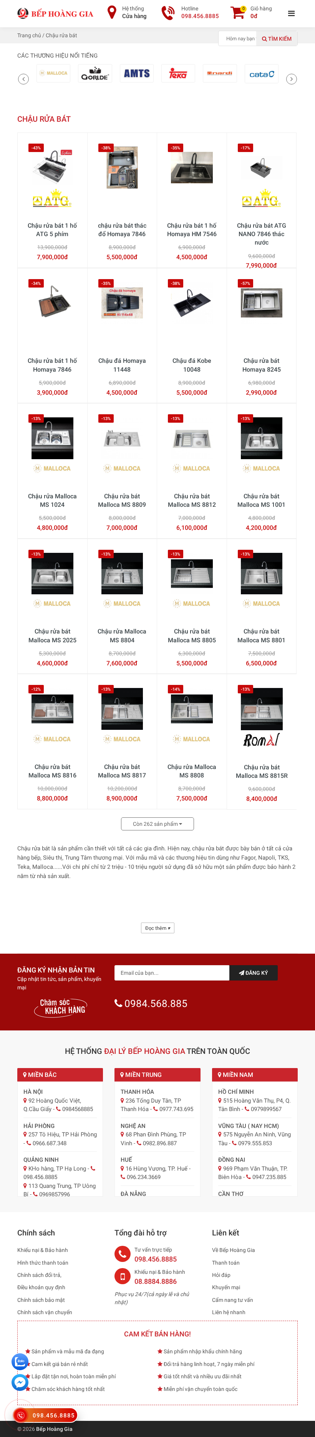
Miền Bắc (41, 1074)
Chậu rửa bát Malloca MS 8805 (192, 635)
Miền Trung (143, 1074)
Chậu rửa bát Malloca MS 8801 (261, 635)
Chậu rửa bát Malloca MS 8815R (262, 771)
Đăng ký (256, 973)
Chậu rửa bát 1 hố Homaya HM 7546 (192, 230)
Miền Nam (237, 1074)
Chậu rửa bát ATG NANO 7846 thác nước (261, 234)
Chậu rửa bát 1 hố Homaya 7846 (52, 365)
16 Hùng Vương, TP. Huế (156, 1168)
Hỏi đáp (221, 1275)
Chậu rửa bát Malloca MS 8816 (52, 771)
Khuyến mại (226, 1287)
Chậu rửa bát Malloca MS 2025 (52, 635)
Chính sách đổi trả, (39, 1275)
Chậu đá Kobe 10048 (191, 365)
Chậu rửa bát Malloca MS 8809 (122, 500)
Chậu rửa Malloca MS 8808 (191, 771)
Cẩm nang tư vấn (232, 1300)
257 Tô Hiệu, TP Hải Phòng (62, 1134)
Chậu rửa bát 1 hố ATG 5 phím (52, 230)
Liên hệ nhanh (228, 1312)
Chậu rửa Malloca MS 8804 (122, 635)
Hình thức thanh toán (42, 1263)
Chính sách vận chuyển (44, 1312)
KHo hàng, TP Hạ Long (57, 1168)
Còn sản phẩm (156, 824)
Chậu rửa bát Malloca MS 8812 (192, 500)
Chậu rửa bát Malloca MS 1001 (261, 500)
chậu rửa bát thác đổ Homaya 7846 (122, 230)
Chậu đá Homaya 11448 (122, 365)
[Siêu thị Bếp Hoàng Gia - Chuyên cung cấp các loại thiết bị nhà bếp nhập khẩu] (55, 13)
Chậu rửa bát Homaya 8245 (261, 365)
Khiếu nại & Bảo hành (42, 1250)
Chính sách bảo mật (41, 1300)
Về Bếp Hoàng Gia (233, 1250)
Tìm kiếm (279, 39)
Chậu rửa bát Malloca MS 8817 (122, 771)
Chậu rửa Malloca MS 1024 (52, 500)
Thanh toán (226, 1263)
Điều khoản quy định (41, 1287)
